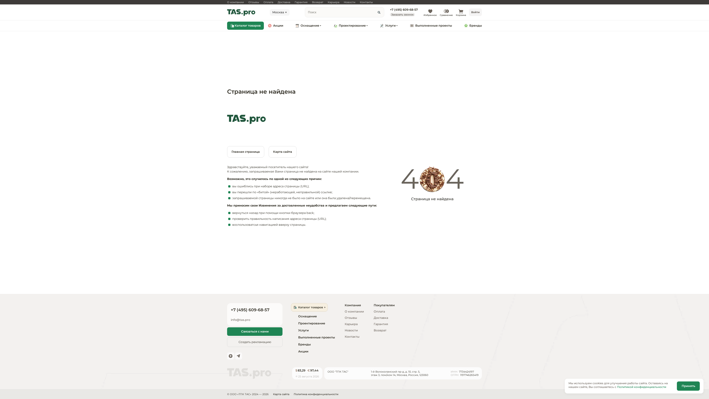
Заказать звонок (402, 14)
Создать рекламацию (255, 342)
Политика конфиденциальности (316, 394)
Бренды (475, 25)
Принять (688, 386)
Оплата (379, 311)
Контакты (352, 336)
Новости (351, 330)
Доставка (381, 318)
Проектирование (352, 25)
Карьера (351, 324)
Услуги (390, 25)
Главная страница (246, 152)
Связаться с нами (255, 331)
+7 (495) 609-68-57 (404, 9)
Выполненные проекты (433, 25)
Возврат (380, 330)
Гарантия (381, 324)
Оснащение (310, 25)
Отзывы (351, 318)
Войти (475, 12)
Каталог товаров (248, 25)
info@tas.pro (240, 320)
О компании (354, 311)
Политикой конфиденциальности (641, 387)
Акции (278, 25)
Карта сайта (282, 152)
